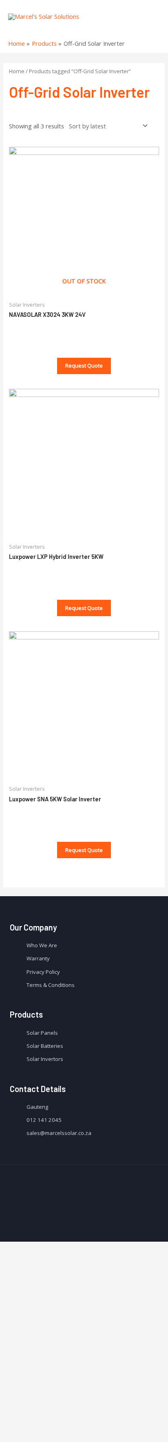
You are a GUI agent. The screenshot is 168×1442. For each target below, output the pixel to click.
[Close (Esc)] (13, 1421)
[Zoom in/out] (96, 1421)
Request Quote (84, 365)
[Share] (41, 1421)
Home (16, 71)
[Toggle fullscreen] (68, 1421)
